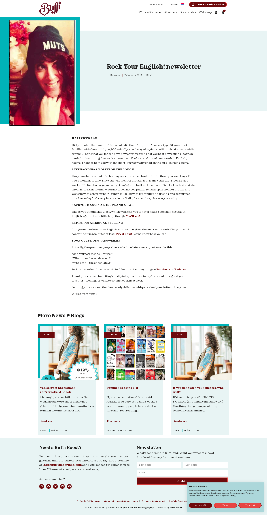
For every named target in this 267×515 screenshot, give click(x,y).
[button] (150, 12)
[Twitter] (55, 486)
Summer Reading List (122, 388)
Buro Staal (176, 508)
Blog (47, 335)
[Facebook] (48, 486)
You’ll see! (133, 216)
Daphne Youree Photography (136, 508)
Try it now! (124, 234)
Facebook (163, 269)
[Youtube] (69, 486)
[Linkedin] (62, 486)
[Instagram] (41, 486)
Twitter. (180, 269)
